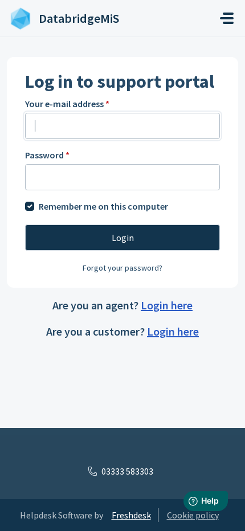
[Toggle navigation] (226, 18)
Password (47, 155)
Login (123, 237)
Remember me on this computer (103, 206)
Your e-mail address (67, 103)
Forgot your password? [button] (122, 268)
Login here (167, 305)
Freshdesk (131, 515)
